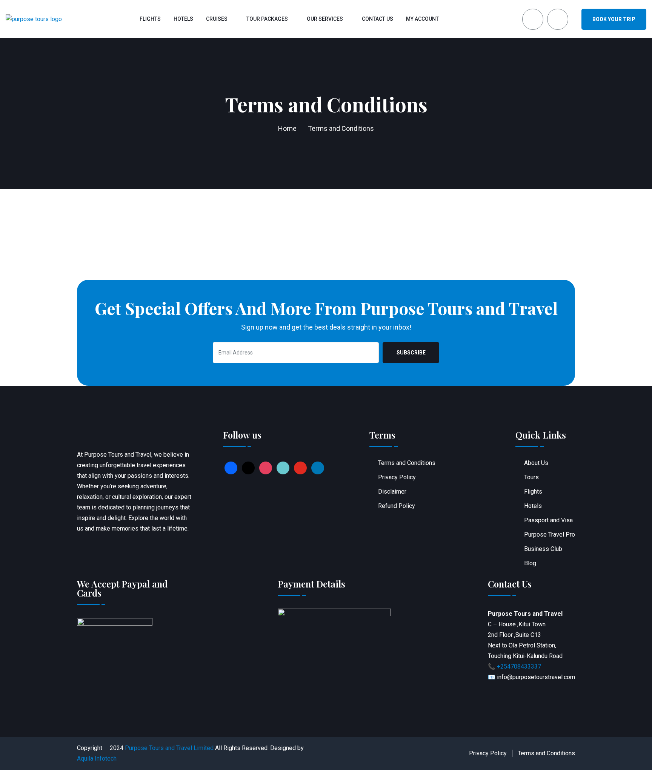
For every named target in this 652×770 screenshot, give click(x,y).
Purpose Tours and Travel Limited (169, 748)
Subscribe (411, 353)
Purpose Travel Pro (549, 534)
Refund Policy (396, 505)
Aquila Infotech (97, 758)
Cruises (217, 19)
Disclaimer (392, 491)
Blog (530, 563)
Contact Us (377, 19)
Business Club (543, 548)
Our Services (325, 19)
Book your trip (613, 19)
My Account (422, 19)
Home (287, 128)
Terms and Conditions (406, 462)
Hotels (183, 19)
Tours (531, 477)
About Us (536, 462)
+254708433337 (519, 666)
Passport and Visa (548, 520)
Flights (150, 19)
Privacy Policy (397, 477)
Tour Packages (267, 19)
